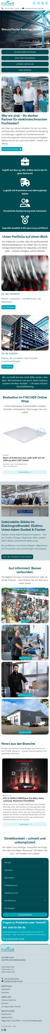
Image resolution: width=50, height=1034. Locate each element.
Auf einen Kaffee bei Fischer (25, 52)
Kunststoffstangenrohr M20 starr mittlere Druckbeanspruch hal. (26, 459)
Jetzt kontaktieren (25, 915)
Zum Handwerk (8, 307)
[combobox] (25, 862)
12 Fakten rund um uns (25, 64)
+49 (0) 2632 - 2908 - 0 (13, 8)
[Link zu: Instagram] (2, 1030)
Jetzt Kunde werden (10, 149)
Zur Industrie (7, 367)
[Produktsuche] (34, 3)
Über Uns (25, 621)
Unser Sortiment (25, 70)
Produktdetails (26, 472)
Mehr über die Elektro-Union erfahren (17, 557)
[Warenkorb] (43, 3)
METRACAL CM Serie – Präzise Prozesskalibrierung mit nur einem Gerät (27, 799)
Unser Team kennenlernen (25, 58)
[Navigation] (47, 3)
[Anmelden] (38, 3)
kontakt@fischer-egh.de (34, 8)
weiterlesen (26, 824)
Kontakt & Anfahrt (25, 732)
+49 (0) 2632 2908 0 (11, 979)
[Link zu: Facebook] (5, 1030)
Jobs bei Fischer (25, 658)
